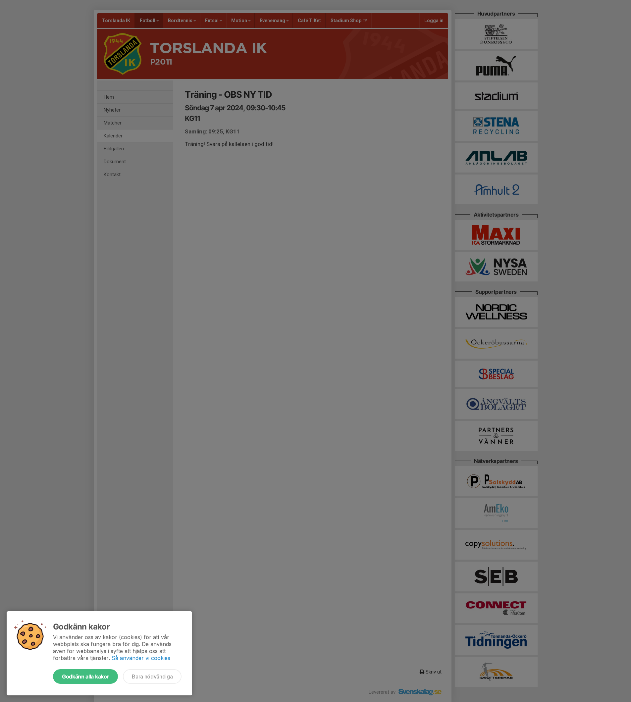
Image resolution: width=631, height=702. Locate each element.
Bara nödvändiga (152, 676)
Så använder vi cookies (141, 658)
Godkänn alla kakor (85, 676)
